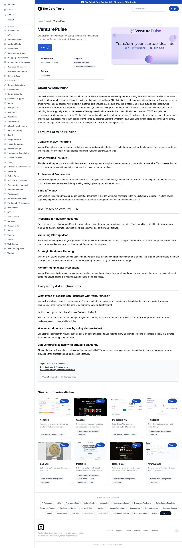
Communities (135, 508)
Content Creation (151, 508)
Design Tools (62, 513)
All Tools (109, 531)
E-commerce (103, 513)
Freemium (46, 75)
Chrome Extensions (117, 508)
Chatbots (101, 508)
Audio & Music (89, 503)
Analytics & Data (72, 503)
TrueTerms (153, 420)
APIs (92, 479)
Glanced (80, 420)
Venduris (44, 420)
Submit (137, 531)
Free (134, 435)
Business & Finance (81, 62)
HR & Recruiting (140, 513)
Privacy (154, 531)
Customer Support (170, 508)
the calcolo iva (119, 420)
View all (164, 513)
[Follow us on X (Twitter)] (177, 530)
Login (174, 9)
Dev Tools (75, 513)
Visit (43, 47)
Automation (82, 482)
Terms (145, 531)
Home (40, 21)
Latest (48, 21)
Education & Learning (121, 513)
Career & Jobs (86, 508)
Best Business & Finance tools (54, 367)
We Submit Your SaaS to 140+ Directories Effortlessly (110, 2)
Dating (49, 513)
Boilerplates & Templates (165, 503)
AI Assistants (47, 503)
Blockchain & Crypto (121, 503)
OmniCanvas (154, 464)
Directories (88, 513)
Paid (61, 435)
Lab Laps (45, 464)
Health (154, 513)
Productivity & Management (84, 66)
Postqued (81, 464)
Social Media (82, 479)
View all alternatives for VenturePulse (59, 377)
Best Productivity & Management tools (57, 370)
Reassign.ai (118, 464)
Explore (119, 531)
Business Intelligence (68, 508)
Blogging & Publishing (142, 503)
